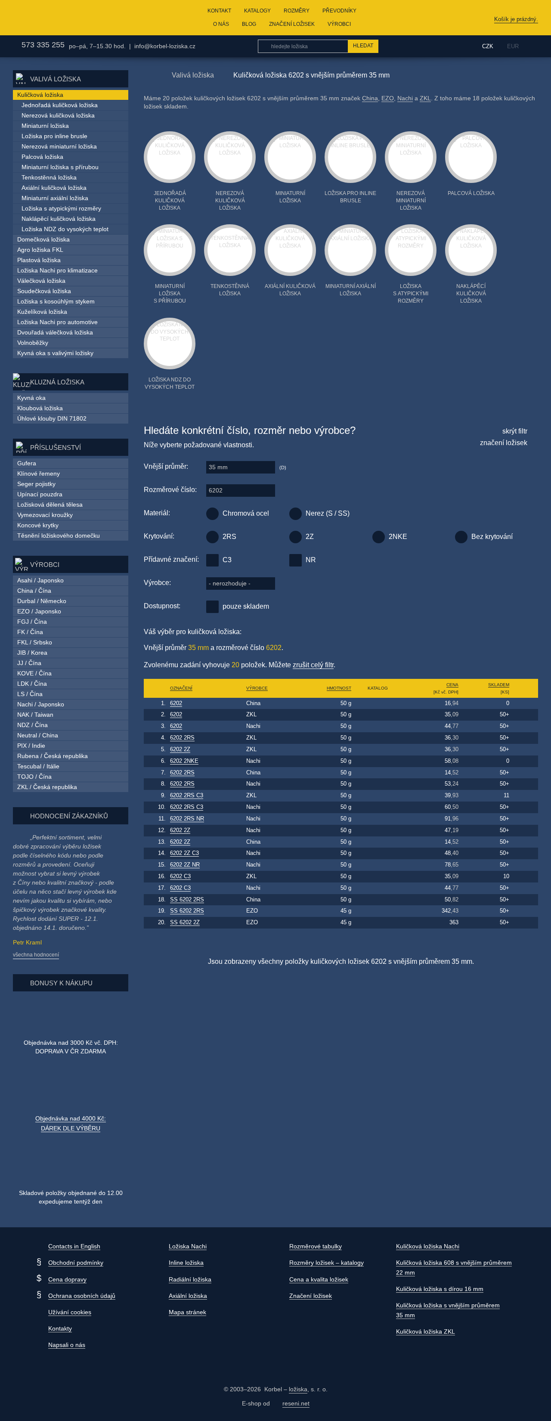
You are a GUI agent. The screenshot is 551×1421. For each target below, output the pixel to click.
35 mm (218, 467)
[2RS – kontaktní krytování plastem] (212, 537)
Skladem (498, 684)
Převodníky (339, 11)
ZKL (425, 98)
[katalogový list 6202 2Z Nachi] (378, 831)
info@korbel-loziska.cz (164, 46)
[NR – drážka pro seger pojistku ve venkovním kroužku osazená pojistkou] (295, 560)
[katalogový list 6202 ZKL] (378, 715)
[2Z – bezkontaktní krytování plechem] (295, 537)
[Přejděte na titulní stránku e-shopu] (148, 74)
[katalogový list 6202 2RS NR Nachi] (378, 819)
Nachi (405, 98)
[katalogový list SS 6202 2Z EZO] (378, 923)
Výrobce (257, 688)
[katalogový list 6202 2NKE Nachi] (378, 761)
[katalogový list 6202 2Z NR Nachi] (378, 865)
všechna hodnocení (36, 955)
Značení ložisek (292, 24)
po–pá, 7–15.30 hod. (97, 46)
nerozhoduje (230, 583)
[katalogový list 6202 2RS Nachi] (378, 784)
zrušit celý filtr (313, 665)
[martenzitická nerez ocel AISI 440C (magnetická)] (295, 514)
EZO (387, 98)
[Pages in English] (532, 46)
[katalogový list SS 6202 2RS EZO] (378, 911)
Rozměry (297, 11)
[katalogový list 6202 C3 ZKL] (378, 877)
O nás (221, 24)
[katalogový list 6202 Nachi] (378, 726)
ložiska (298, 1389)
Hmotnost (339, 688)
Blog (249, 24)
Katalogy (257, 11)
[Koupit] (525, 703)
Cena (452, 684)
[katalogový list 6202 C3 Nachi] (378, 888)
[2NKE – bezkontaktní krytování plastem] (378, 537)
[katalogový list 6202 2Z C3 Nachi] (378, 853)
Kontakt (219, 11)
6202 (216, 490)
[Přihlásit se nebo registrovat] (455, 46)
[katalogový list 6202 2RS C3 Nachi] (378, 807)
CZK (487, 46)
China (370, 98)
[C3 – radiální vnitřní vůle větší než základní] (212, 560)
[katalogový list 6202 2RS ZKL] (378, 738)
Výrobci (339, 24)
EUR (513, 46)
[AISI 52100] (212, 514)
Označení (181, 688)
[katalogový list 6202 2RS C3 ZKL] (378, 796)
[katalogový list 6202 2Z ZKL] (378, 750)
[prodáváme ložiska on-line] (57, 17)
